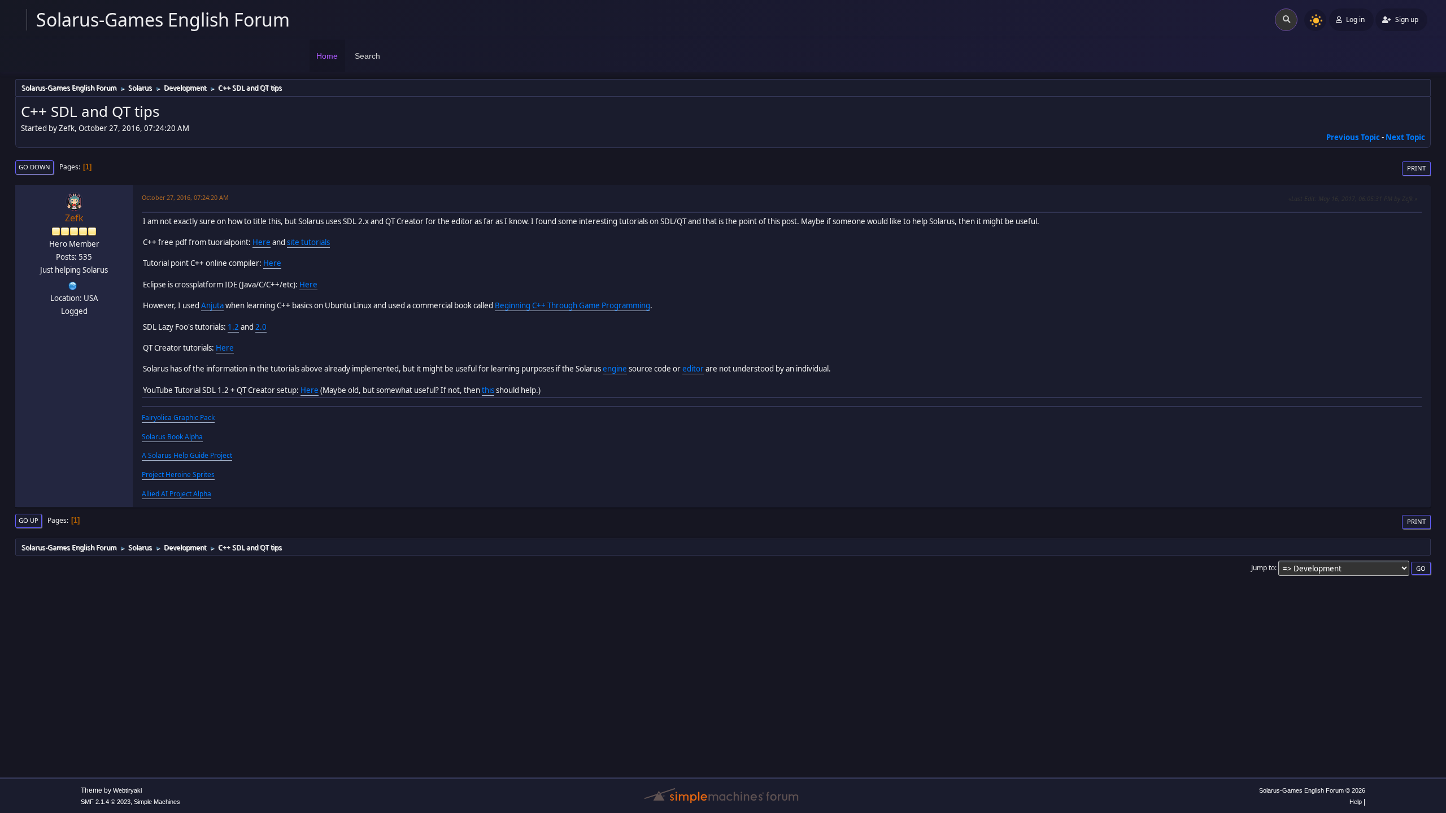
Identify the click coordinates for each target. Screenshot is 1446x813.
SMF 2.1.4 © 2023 (105, 801)
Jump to (1263, 567)
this (488, 390)
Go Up (28, 520)
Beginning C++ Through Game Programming (572, 305)
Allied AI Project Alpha (176, 494)
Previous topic (1353, 137)
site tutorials (308, 242)
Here (261, 242)
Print (1416, 168)
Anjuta (212, 305)
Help (1355, 801)
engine (615, 369)
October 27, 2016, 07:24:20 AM (185, 197)
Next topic (1405, 137)
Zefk (74, 218)
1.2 (233, 327)
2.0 (261, 327)
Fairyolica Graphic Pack (178, 417)
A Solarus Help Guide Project (187, 455)
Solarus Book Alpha (172, 437)
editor (693, 369)
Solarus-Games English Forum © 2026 (1312, 790)
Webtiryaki (127, 790)
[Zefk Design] (72, 284)
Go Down (34, 167)
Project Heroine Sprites (178, 474)
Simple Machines (157, 801)
